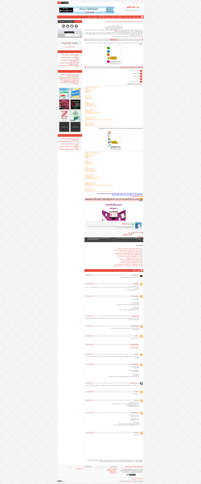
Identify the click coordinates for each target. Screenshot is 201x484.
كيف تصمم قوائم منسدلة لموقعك (133, 257)
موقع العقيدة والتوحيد (134, 344)
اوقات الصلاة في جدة (70, 46)
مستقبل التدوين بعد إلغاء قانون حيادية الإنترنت (130, 251)
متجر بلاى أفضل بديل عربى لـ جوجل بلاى (69, 78)
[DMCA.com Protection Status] (131, 475)
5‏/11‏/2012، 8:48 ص (89, 275)
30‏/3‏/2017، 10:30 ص (89, 432)
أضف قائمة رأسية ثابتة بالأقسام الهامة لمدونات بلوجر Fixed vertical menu (124, 21)
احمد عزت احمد (136, 275)
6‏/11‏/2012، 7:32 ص (89, 296)
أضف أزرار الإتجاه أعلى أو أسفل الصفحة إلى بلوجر (129, 256)
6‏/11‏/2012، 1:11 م (88, 316)
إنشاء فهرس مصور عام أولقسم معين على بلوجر (130, 259)
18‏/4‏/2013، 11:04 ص (89, 364)
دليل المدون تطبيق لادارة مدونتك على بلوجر (131, 261)
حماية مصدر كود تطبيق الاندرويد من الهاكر (69, 77)
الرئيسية (140, 2)
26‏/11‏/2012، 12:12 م (89, 335)
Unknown (136, 335)
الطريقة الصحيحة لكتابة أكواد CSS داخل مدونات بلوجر (128, 254)
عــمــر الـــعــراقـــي (134, 383)
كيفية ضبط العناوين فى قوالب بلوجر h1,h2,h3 (130, 262)
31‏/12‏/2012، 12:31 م (89, 344)
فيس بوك (94, 17)
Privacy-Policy (139, 478)
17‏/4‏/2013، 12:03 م (89, 354)
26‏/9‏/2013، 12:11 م (89, 412)
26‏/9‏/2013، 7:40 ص (89, 400)
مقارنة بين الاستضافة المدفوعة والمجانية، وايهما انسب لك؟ (127, 250)
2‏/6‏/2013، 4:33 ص (88, 383)
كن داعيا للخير (132, 7)
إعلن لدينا (134, 478)
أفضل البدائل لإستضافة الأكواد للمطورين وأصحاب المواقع (128, 253)
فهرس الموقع (136, 17)
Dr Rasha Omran (135, 296)
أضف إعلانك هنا (79, 468)
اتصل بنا (128, 2)
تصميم (113, 17)
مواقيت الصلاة (112, 471)
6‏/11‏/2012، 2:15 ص (89, 283)
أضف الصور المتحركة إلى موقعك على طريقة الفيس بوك (128, 264)
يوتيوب (89, 17)
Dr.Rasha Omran (126, 223)
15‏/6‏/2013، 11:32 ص (89, 391)
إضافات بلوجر (102, 17)
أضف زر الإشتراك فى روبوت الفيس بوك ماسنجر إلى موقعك (127, 265)
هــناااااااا (116, 31)
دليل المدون (120, 17)
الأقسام (69, 21)
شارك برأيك (123, 2)
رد (138, 279)
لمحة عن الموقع (135, 2)
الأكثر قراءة (62, 21)
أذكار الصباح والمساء (111, 470)
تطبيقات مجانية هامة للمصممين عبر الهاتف (69, 149)
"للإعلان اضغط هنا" (66, 43)
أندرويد (108, 17)
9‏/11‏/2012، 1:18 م (88, 326)
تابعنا (78, 21)
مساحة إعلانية (75, 126)
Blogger (124, 235)
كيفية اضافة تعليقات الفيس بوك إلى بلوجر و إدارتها (129, 248)
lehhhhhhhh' (136, 283)
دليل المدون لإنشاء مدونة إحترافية (134, 466)
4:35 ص (130, 232)
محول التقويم (113, 472)
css (142, 236)
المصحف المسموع (112, 468)
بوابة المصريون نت (135, 316)
